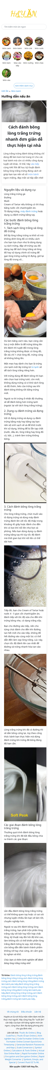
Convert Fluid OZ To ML (28, 1062)
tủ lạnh (35, 367)
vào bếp (35, 163)
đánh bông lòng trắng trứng (19, 993)
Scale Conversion (25, 1047)
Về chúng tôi (13, 1011)
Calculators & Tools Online (24, 1050)
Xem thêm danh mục (24, 85)
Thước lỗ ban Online (26, 1035)
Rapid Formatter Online (33, 1053)
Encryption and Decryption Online (21, 1056)
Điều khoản (26, 1011)
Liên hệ (37, 1011)
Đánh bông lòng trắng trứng (24, 975)
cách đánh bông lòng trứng (20, 987)
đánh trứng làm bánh (27, 990)
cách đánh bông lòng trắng (20, 981)
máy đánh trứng (28, 211)
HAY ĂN (4, 91)
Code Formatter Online (28, 1038)
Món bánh (16, 91)
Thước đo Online (27, 1032)
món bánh (33, 174)
